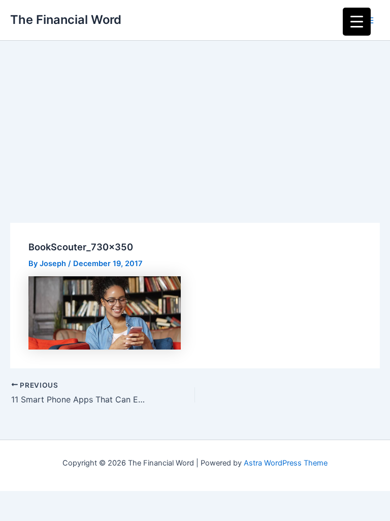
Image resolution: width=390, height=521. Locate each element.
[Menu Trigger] (357, 22)
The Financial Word (65, 19)
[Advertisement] (195, 117)
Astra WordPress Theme (286, 463)
